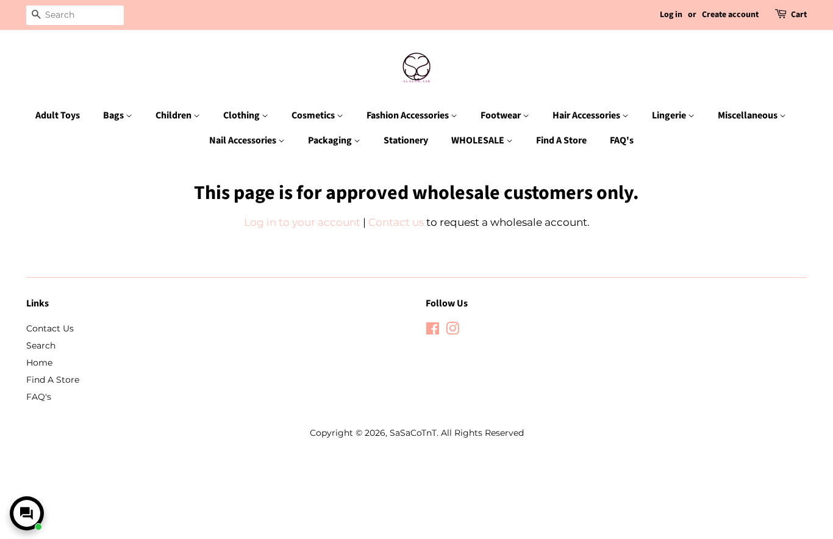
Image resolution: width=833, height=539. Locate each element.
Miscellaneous (748, 115)
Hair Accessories (587, 115)
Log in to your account (302, 222)
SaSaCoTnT (413, 432)
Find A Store (561, 140)
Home (39, 362)
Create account (730, 15)
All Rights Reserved (482, 432)
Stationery (406, 140)
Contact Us (50, 328)
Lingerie (670, 115)
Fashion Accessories (408, 115)
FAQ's (622, 140)
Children (174, 115)
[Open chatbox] (27, 513)
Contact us (396, 222)
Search (40, 345)
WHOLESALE (478, 140)
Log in (671, 15)
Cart (799, 15)
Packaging (331, 140)
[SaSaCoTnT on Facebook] (433, 330)
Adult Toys (57, 115)
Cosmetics (314, 115)
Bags (114, 115)
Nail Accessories (243, 140)
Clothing (242, 115)
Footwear (502, 115)
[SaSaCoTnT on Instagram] (452, 330)
